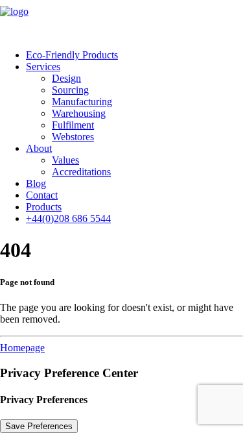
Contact (42, 195)
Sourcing (70, 89)
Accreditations (81, 171)
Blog (36, 183)
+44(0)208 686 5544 (68, 218)
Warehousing (79, 113)
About (39, 148)
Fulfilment (73, 124)
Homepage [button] (22, 347)
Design (66, 78)
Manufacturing (82, 101)
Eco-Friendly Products (72, 54)
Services (43, 66)
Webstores (73, 136)
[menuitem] (134, 55)
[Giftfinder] (121, 19)
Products (44, 206)
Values (65, 160)
